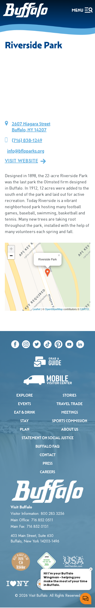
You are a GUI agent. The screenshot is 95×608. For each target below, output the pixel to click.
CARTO (84, 309)
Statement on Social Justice (48, 437)
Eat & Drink (24, 412)
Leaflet (36, 309)
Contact (48, 454)
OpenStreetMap (54, 309)
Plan (24, 429)
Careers (47, 472)
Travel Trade (69, 403)
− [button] (11, 256)
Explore (24, 395)
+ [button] (11, 249)
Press (48, 463)
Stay (24, 420)
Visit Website (21, 161)
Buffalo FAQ (47, 446)
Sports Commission (69, 420)
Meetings (69, 412)
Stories (69, 395)
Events (24, 403)
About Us (69, 429)
